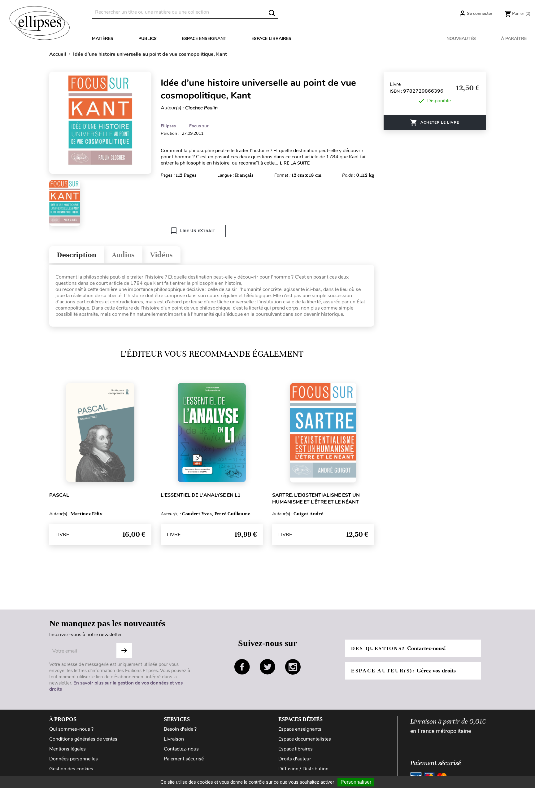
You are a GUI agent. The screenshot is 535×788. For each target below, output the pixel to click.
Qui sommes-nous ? (71, 729)
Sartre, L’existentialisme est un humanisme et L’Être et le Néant (316, 498)
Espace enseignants (299, 729)
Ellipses (168, 126)
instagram (293, 667)
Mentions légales (67, 749)
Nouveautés (461, 39)
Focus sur (198, 126)
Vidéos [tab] (161, 254)
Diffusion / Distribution (303, 768)
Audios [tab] (123, 254)
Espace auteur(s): (403, 670)
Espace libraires (271, 39)
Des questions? (398, 648)
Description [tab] (76, 254)
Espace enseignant (204, 39)
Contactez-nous (181, 749)
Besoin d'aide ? (180, 729)
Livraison (174, 739)
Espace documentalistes (304, 739)
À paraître (514, 39)
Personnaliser (356, 782)
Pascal (59, 495)
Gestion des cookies (71, 768)
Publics (147, 39)
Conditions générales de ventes (83, 739)
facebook (242, 667)
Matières (102, 39)
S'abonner (124, 650)
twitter (267, 667)
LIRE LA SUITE (295, 163)
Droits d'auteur (294, 758)
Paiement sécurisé (184, 758)
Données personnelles (73, 758)
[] (271, 13)
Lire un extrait (197, 230)
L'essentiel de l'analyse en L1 (201, 495)
